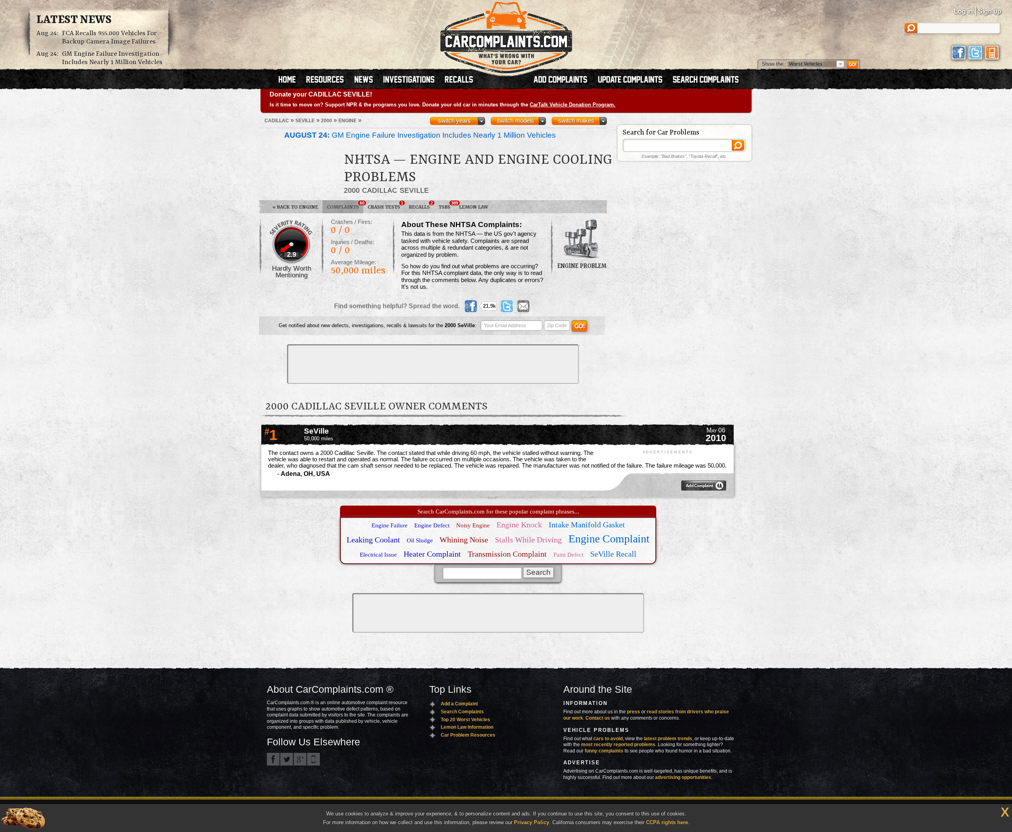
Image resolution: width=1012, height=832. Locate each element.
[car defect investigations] (412, 80)
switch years (454, 121)
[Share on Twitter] (507, 306)
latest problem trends (668, 738)
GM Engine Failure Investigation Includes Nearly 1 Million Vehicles (112, 58)
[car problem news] (367, 80)
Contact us (597, 718)
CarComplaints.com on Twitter (286, 759)
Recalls (421, 205)
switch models (515, 121)
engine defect (431, 525)
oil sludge (420, 540)
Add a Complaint (459, 704)
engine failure (390, 525)
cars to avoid (608, 738)
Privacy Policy (531, 822)
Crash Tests (385, 205)
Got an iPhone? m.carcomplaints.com (313, 759)
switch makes (576, 121)
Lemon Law (473, 207)
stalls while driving (528, 539)
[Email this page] (523, 306)
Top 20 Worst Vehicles (465, 719)
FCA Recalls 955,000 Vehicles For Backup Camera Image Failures (109, 37)
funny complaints (604, 751)
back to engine (295, 207)
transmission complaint (507, 554)
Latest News (73, 20)
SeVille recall (613, 554)
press (633, 711)
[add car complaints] (564, 80)
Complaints (345, 205)
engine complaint (608, 539)
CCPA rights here (667, 822)
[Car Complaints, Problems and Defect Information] (506, 35)
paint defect (568, 555)
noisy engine (473, 525)
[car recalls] (459, 80)
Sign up (989, 11)
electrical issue (378, 555)
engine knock (519, 524)
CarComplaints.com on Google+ (300, 759)
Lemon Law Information (467, 727)
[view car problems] (291, 80)
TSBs (446, 205)
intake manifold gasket (587, 524)
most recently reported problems (618, 744)
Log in (963, 11)
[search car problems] (709, 80)
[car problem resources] (328, 80)
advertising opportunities (683, 777)
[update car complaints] (634, 80)
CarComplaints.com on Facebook (273, 759)
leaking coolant (373, 539)
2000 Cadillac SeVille (386, 190)
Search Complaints (462, 711)
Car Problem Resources (468, 735)
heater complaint (432, 554)
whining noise (464, 539)
